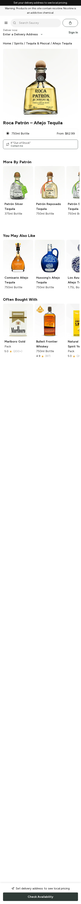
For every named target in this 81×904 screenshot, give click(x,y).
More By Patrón (17, 162)
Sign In (73, 32)
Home (7, 43)
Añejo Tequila (62, 43)
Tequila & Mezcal (38, 43)
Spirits (18, 43)
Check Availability (40, 897)
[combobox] (38, 23)
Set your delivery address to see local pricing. (41, 2)
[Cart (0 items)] (70, 23)
